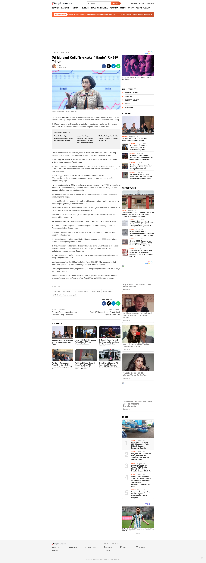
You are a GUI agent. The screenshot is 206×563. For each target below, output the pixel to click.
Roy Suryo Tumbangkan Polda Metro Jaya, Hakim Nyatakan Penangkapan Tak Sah (62, 366)
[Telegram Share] (113, 66)
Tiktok (108, 550)
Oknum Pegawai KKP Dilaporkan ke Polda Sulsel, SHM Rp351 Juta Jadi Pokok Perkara (142, 233)
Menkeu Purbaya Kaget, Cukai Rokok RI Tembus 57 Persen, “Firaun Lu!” (108, 138)
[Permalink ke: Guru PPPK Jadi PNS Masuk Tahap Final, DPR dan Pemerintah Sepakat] (86, 332)
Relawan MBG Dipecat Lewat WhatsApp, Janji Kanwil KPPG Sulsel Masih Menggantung (141, 243)
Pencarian (116, 3)
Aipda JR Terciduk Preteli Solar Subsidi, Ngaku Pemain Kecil (105, 312)
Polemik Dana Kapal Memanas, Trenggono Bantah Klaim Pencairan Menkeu (63, 138)
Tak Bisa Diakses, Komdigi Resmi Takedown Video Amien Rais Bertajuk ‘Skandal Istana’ (85, 366)
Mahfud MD (96, 291)
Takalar (128, 96)
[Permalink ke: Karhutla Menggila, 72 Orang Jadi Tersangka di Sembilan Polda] (62, 332)
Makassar (129, 107)
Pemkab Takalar (131, 93)
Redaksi (55, 551)
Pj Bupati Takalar (132, 100)
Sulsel (128, 104)
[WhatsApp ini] (118, 66)
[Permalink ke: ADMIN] (54, 66)
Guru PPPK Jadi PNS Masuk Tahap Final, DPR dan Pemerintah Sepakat (85, 342)
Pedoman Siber (90, 548)
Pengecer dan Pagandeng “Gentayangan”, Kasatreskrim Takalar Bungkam (140, 495)
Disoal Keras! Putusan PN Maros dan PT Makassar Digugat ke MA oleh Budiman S (109, 366)
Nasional (125, 136)
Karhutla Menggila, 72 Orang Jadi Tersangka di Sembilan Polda (62, 342)
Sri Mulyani (57, 295)
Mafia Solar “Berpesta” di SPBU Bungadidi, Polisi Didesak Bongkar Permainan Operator (140, 445)
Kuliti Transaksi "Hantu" (81, 291)
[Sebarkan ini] (104, 66)
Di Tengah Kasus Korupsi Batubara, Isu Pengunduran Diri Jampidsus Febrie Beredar (109, 343)
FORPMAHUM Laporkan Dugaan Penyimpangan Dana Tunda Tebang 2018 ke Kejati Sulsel (142, 224)
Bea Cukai (56, 291)
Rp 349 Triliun (107, 291)
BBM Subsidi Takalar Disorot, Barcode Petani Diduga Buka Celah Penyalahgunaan (121, 14)
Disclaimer (72, 548)
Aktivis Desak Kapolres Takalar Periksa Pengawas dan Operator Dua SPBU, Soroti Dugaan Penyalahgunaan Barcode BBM (141, 481)
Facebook (109, 547)
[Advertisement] (103, 33)
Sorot (133, 440)
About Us (55, 548)
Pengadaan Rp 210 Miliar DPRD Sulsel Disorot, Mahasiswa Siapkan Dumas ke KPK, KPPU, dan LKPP (141, 253)
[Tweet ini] (109, 66)
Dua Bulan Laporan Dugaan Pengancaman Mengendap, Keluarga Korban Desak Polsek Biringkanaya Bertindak (138, 214)
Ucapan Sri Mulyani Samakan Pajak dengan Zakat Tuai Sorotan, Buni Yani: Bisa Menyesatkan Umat (85, 140)
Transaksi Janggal (69, 295)
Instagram (142, 547)
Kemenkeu (66, 291)
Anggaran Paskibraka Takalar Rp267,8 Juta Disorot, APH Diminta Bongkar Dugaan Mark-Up (141, 468)
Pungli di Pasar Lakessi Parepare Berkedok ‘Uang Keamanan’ (64, 312)
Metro (124, 210)
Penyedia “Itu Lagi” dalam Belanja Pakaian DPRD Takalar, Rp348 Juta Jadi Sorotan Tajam (141, 456)
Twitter (124, 547)
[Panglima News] (62, 3)
